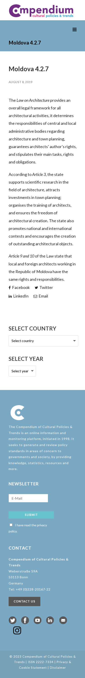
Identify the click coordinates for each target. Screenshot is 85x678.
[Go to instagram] (17, 632)
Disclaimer (58, 667)
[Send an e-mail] (63, 622)
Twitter (46, 287)
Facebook (20, 287)
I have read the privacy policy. (28, 528)
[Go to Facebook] (25, 622)
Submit (31, 515)
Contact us (24, 601)
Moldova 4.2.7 (29, 69)
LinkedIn (20, 295)
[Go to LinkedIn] (50, 622)
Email (43, 295)
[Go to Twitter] (13, 622)
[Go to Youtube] (37, 622)
